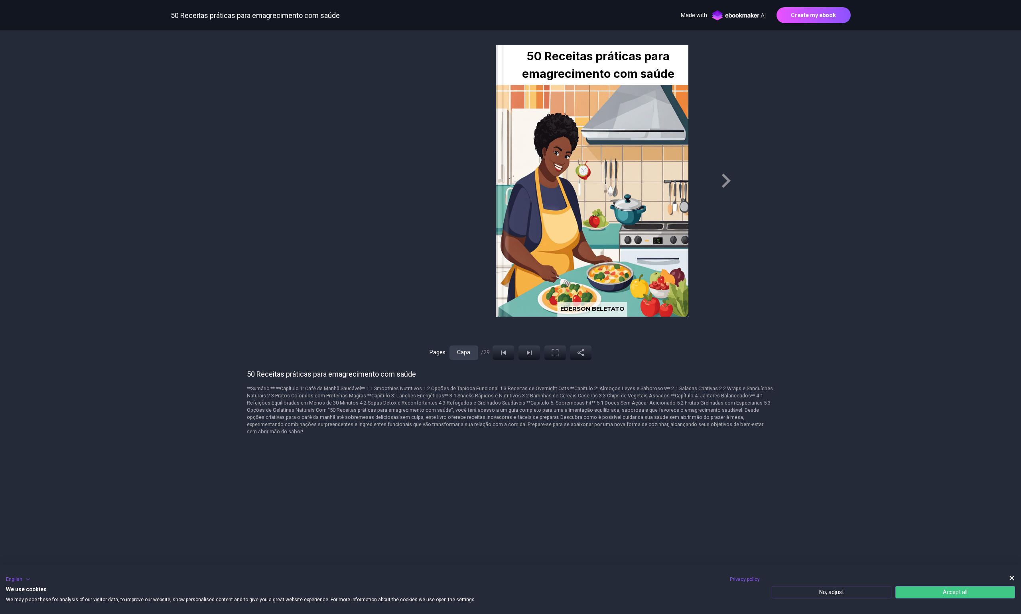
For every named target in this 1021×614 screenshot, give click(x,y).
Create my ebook (813, 15)
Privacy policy (745, 579)
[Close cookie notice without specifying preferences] (1012, 578)
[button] (18, 579)
